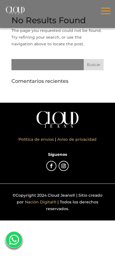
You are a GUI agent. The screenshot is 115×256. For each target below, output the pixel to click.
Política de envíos (36, 139)
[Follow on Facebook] (51, 166)
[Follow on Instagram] (64, 166)
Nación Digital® (40, 202)
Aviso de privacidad (77, 139)
